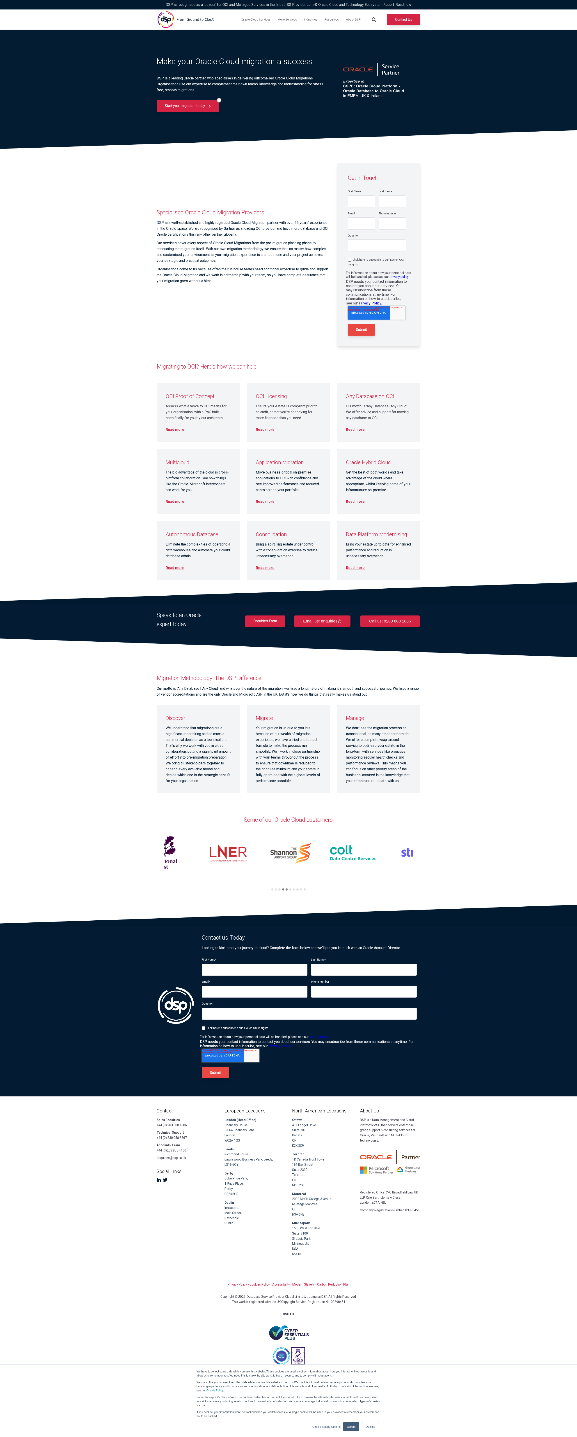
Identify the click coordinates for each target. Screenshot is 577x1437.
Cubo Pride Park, (236, 1178)
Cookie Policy (214, 1390)
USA (295, 1249)
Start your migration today (185, 106)
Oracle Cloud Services (255, 19)
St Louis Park (301, 1238)
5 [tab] (287, 889)
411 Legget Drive (304, 1125)
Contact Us (403, 19)
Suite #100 (300, 1233)
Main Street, (233, 1213)
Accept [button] (351, 1426)
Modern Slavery (303, 1284)
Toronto (297, 1175)
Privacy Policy (370, 303)
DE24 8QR (231, 1194)
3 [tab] (279, 889)
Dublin (229, 1202)
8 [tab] (297, 889)
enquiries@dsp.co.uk (171, 1158)
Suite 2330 (299, 1170)
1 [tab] (272, 889)
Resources (332, 19)
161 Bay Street (302, 1164)
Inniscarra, (231, 1207)
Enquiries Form (265, 621)
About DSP (353, 19)
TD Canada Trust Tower (309, 1159)
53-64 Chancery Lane (239, 1130)
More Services (287, 19)
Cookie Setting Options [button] (326, 1426)
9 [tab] (301, 889)
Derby (228, 1189)
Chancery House (236, 1125)
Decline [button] (370, 1426)
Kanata (297, 1135)
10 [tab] (305, 889)
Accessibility (281, 1284)
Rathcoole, (232, 1218)
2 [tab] (276, 889)
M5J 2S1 (298, 1185)
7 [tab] (294, 889)
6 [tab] (290, 889)
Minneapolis (300, 1243)
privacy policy (399, 277)
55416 (296, 1254)
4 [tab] (283, 889)
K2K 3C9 (298, 1145)
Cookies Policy (260, 1284)
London (229, 1135)
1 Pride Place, (234, 1183)
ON (294, 1140)
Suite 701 (299, 1130)
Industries (310, 19)
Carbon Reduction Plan (333, 1284)
